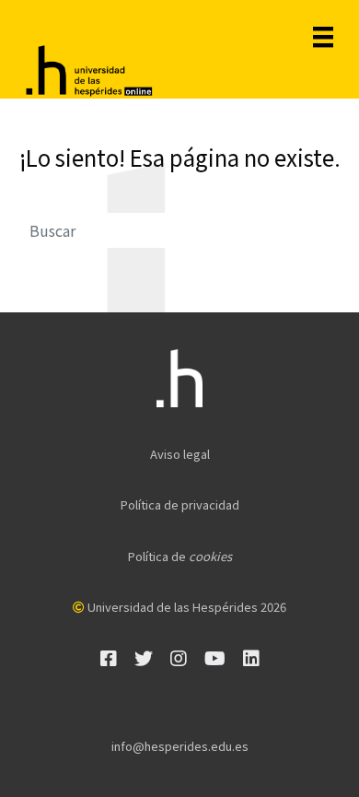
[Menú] (323, 37)
